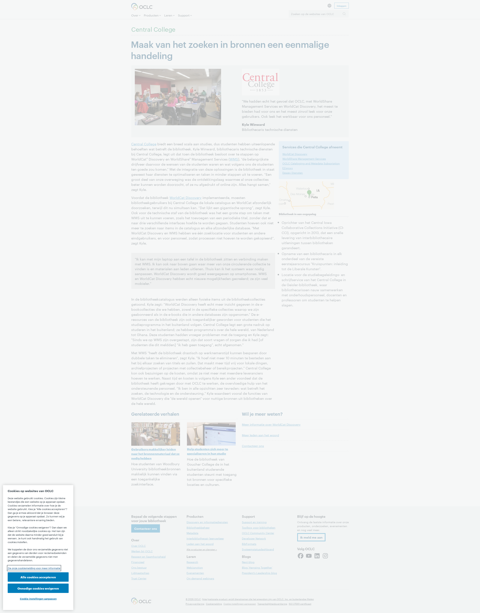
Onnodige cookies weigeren (38, 588)
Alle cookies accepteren (38, 577)
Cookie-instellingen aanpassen (38, 598)
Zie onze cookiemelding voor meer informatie (34, 568)
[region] (38, 547)
